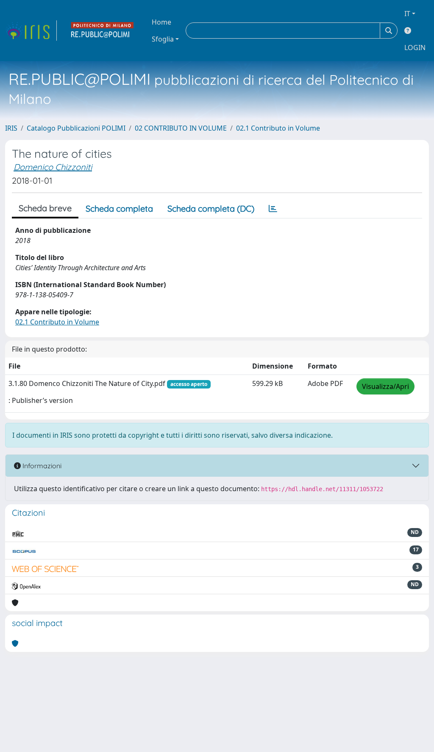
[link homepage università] (103, 30)
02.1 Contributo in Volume (278, 128)
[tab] (273, 209)
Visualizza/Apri (385, 386)
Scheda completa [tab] (119, 208)
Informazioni (41, 465)
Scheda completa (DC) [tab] (210, 208)
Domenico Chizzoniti (53, 167)
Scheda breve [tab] (45, 208)
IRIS (11, 128)
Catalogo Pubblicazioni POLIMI (76, 128)
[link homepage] (31, 30)
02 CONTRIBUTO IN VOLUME (181, 128)
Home (161, 22)
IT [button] (407, 13)
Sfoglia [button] (163, 39)
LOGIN (415, 47)
